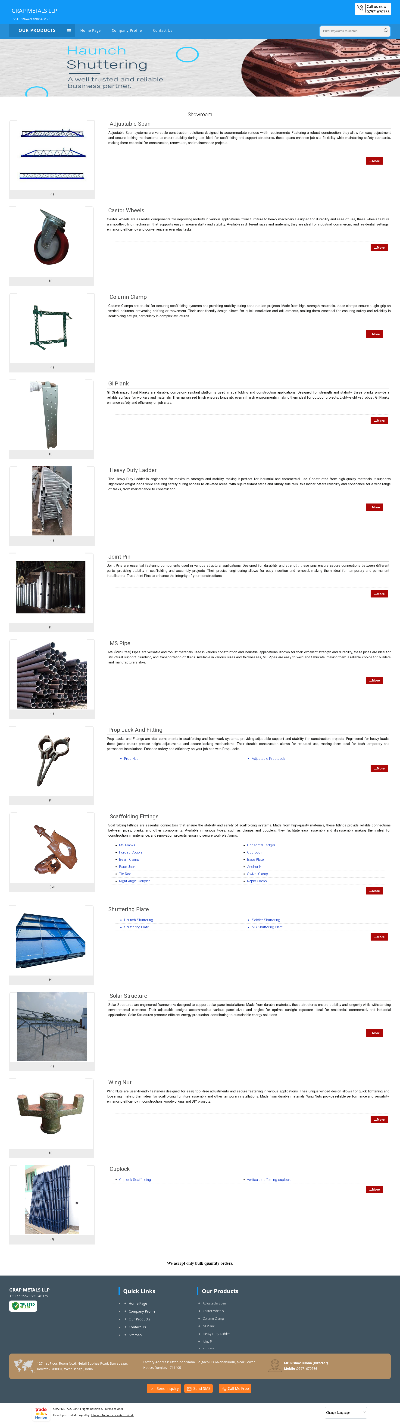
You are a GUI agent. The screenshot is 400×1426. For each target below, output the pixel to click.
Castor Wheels (126, 210)
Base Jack (127, 867)
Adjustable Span (130, 124)
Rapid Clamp (257, 881)
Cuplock (120, 1169)
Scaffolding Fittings (134, 816)
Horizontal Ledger (261, 845)
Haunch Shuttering (138, 920)
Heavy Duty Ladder (133, 470)
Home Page (90, 30)
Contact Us (162, 30)
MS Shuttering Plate (267, 927)
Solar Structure (128, 996)
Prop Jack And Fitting (135, 730)
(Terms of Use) (113, 1409)
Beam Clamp (129, 859)
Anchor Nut (256, 867)
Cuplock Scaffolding (135, 1180)
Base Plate (255, 859)
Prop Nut (131, 759)
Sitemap (135, 1334)
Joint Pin (119, 557)
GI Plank (118, 383)
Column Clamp (128, 297)
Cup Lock (254, 852)
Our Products (37, 30)
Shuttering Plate (128, 909)
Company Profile (127, 30)
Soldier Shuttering (266, 920)
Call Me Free (238, 1388)
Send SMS (201, 1388)
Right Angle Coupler (134, 881)
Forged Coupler (131, 852)
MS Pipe (120, 643)
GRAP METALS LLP (34, 14)
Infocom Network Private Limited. (112, 1415)
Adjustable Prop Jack (268, 759)
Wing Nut (119, 1082)
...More (374, 161)
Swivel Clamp (257, 874)
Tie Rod (125, 874)
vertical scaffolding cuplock (269, 1180)
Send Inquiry (167, 1388)
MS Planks (127, 845)
